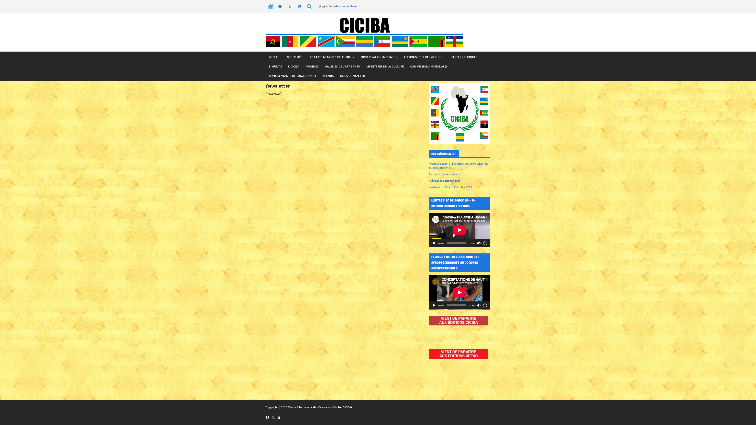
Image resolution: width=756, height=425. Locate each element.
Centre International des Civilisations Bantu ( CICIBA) (320, 407)
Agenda (328, 76)
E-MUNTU (275, 66)
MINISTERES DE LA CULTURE (385, 66)
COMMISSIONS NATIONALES (429, 66)
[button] (353, 57)
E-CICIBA (293, 66)
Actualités (294, 57)
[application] (459, 230)
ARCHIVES (312, 66)
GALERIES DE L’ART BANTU (342, 66)
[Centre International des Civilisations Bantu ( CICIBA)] (270, 6)
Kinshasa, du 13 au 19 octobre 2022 (450, 187)
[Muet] (479, 243)
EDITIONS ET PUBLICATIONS (422, 57)
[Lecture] (434, 243)
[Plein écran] (485, 243)
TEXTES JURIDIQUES (464, 57)
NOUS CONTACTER (352, 76)
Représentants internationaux (292, 76)
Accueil (274, 57)
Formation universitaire (343, 6)
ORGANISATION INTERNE (377, 57)
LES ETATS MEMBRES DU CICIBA (330, 57)
